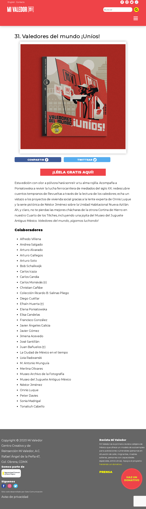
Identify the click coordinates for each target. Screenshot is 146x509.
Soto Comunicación (34, 492)
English (11, 2)
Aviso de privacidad (14, 497)
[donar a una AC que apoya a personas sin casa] (131, 488)
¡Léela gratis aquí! (73, 172)
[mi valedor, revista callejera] (20, 11)
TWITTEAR (85, 159)
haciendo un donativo (110, 464)
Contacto (20, 2)
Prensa (105, 472)
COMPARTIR (36, 159)
